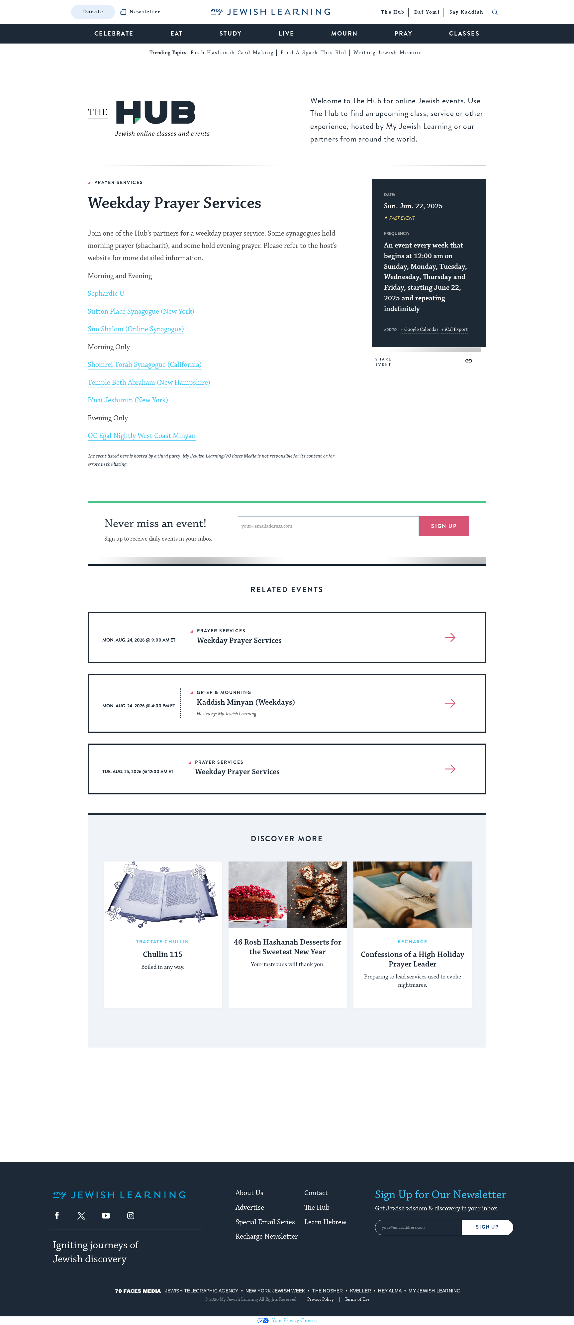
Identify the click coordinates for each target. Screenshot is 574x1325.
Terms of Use (357, 1299)
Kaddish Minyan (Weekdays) (246, 702)
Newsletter (145, 12)
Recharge (413, 941)
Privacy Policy (320, 1299)
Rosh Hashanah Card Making (232, 53)
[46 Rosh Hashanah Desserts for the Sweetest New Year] (288, 895)
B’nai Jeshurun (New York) (128, 400)
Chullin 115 (163, 955)
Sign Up (487, 1227)
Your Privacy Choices (294, 1320)
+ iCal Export (454, 330)
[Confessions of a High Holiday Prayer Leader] (412, 895)
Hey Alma (390, 1290)
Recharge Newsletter (267, 1236)
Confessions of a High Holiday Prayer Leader (412, 959)
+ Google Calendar (419, 330)
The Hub (317, 1207)
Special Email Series (265, 1222)
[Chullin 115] (163, 895)
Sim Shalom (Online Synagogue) (136, 329)
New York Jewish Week (275, 1290)
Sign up (444, 526)
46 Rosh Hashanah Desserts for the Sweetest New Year (287, 947)
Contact (316, 1193)
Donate (93, 12)
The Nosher (327, 1290)
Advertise (250, 1207)
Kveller (360, 1290)
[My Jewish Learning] (119, 1200)
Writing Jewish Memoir (387, 53)
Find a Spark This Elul (314, 53)
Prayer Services (118, 182)
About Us (249, 1193)
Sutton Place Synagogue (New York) (141, 311)
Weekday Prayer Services (239, 641)
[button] (468, 361)
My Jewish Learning (434, 1290)
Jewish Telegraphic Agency (202, 1290)
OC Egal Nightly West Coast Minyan (142, 436)
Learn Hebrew (325, 1222)
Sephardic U (106, 293)
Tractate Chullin (163, 941)
